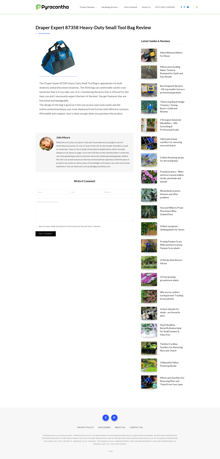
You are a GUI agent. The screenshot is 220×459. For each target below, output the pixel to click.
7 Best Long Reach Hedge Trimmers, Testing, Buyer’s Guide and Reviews (172, 106)
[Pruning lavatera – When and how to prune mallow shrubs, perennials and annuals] (150, 177)
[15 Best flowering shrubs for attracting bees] (150, 160)
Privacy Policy (85, 427)
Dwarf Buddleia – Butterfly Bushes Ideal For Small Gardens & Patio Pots (170, 330)
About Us (120, 427)
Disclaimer (104, 427)
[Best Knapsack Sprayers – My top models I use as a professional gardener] (150, 90)
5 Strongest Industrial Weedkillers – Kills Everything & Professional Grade (170, 124)
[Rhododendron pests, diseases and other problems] (150, 195)
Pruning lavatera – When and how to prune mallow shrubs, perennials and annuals (172, 176)
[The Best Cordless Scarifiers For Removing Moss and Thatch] (150, 348)
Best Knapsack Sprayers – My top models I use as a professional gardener (172, 89)
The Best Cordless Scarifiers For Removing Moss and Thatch (171, 347)
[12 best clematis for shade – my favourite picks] (150, 313)
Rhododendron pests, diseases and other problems (170, 194)
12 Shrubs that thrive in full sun (171, 262)
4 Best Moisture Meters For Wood (171, 54)
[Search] (196, 7)
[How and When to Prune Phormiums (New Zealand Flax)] (150, 211)
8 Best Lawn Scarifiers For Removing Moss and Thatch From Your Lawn (172, 381)
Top (111, 451)
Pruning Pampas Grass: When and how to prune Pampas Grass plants (171, 244)
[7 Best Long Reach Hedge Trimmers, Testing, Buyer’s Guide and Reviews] (150, 107)
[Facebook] (105, 418)
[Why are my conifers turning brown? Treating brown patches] (150, 296)
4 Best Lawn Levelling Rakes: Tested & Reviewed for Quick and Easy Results (171, 72)
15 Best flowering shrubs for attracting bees (172, 159)
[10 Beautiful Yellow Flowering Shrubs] (150, 365)
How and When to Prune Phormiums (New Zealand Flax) (171, 211)
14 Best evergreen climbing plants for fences (172, 228)
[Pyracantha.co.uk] (55, 7)
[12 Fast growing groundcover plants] (150, 279)
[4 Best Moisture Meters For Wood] (150, 55)
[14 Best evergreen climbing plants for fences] (150, 228)
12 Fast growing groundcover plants (169, 279)
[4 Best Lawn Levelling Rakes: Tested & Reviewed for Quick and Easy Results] (150, 73)
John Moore (44, 33)
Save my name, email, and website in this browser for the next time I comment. (70, 226)
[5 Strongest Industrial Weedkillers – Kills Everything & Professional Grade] (150, 125)
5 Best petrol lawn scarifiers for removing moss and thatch (171, 142)
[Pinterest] (114, 418)
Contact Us (136, 427)
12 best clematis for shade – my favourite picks (170, 312)
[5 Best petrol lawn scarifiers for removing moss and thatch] (150, 143)
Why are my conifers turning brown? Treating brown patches (171, 295)
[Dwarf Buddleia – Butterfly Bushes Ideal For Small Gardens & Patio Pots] (150, 331)
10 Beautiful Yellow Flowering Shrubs (169, 364)
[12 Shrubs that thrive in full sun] (150, 262)
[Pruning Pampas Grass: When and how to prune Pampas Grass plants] (150, 245)
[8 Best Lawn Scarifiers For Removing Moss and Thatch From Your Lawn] (150, 382)
